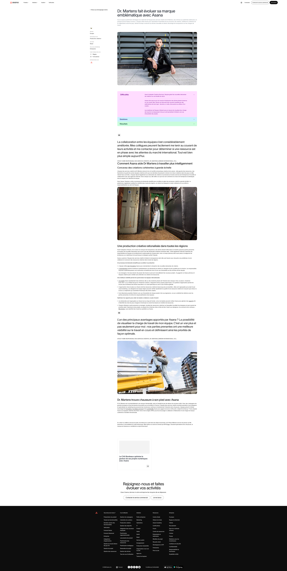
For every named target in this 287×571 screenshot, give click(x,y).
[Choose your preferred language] (241, 2)
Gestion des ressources (110, 551)
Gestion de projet (108, 548)
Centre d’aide (156, 517)
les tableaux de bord (137, 409)
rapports (191, 301)
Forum (154, 528)
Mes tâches (122, 309)
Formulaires (129, 409)
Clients (171, 522)
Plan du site (156, 550)
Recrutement (172, 525)
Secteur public (140, 540)
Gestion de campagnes (126, 517)
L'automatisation (123, 268)
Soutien (43, 2)
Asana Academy (157, 522)
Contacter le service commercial (260, 2)
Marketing (139, 520)
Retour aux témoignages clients (99, 9)
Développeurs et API (158, 544)
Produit (138, 528)
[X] (129, 567)
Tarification (51, 2)
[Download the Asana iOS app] (168, 567)
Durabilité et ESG (173, 554)
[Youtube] (139, 567)
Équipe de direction (174, 520)
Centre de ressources (158, 531)
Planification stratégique (126, 545)
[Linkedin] (131, 567)
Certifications (156, 525)
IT (136, 525)
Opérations (139, 522)
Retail (138, 537)
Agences (138, 553)
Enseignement (140, 543)
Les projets (122, 280)
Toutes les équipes (141, 556)
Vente (138, 531)
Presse (171, 536)
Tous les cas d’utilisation (126, 554)
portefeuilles (150, 409)
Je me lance (274, 2)
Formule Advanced (109, 533)
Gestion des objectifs (126, 525)
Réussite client (157, 542)
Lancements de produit (126, 538)
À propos (171, 517)
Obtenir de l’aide (157, 520)
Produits (26, 2)
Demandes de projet (125, 548)
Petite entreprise (140, 517)
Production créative (95, 38)
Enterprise (106, 536)
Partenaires (156, 547)
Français (120, 567)
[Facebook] (137, 567)
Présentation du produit (110, 517)
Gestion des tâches (125, 551)
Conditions (148, 567)
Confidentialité (173, 546)
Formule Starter (108, 530)
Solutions (34, 2)
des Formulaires (131, 266)
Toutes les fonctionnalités (110, 520)
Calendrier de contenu (126, 520)
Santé (138, 534)
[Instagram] (134, 567)
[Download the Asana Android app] (178, 567)
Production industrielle (142, 545)
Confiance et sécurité (175, 543)
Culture (171, 533)
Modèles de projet (158, 539)
